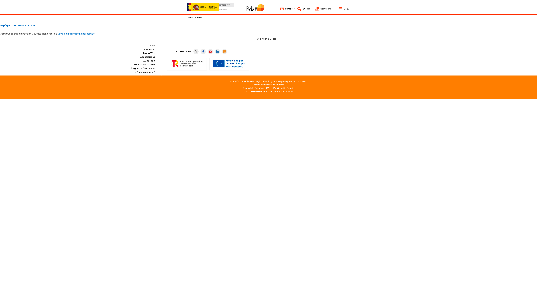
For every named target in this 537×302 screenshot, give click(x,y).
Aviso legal (149, 60)
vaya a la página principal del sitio (76, 33)
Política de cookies (145, 64)
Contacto (150, 49)
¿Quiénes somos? (145, 72)
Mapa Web (149, 53)
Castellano (325, 8)
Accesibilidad (148, 57)
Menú (346, 8)
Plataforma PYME (195, 17)
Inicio (152, 45)
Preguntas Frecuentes (143, 68)
